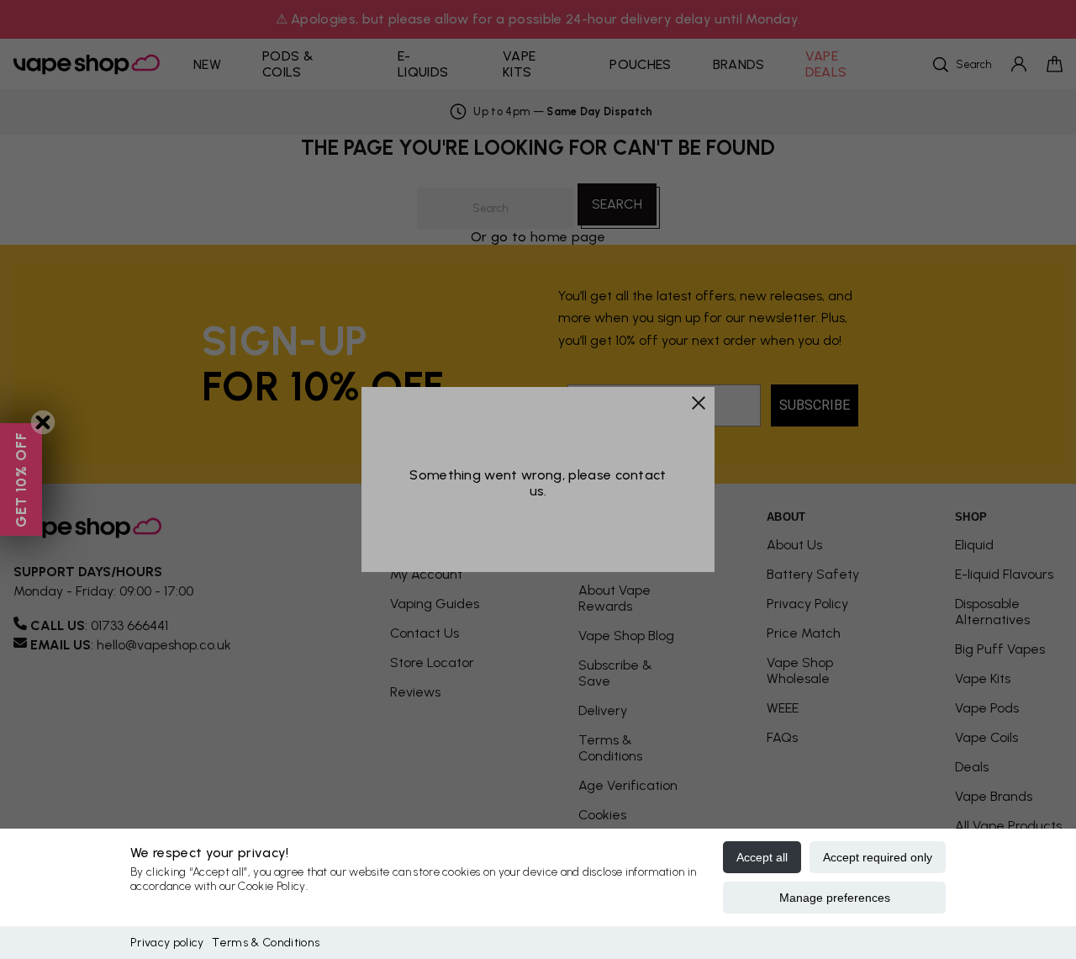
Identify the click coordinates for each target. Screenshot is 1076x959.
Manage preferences (834, 897)
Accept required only (877, 857)
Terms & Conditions (265, 942)
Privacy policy (166, 942)
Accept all (762, 857)
